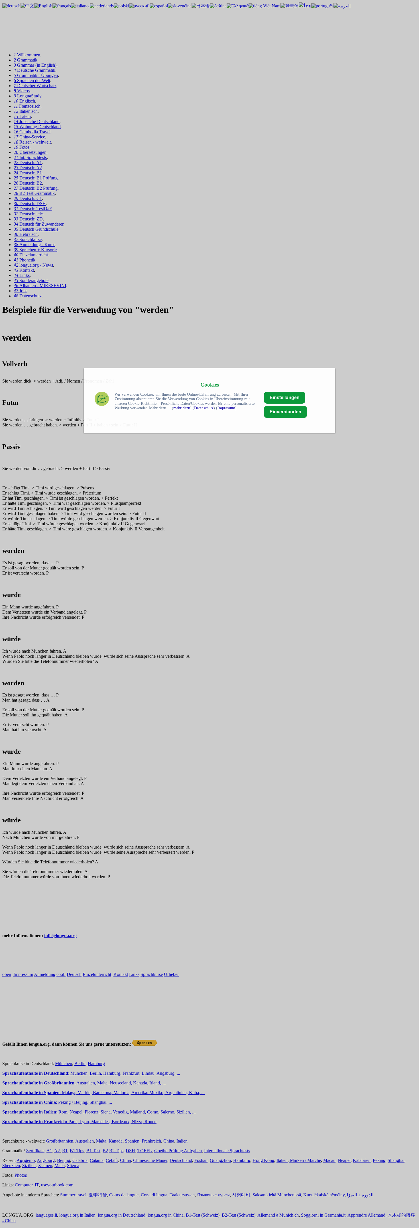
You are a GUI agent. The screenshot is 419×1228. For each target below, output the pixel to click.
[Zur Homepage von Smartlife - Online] (102, 399)
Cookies (209, 385)
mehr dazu (181, 408)
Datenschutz (203, 408)
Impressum (226, 408)
